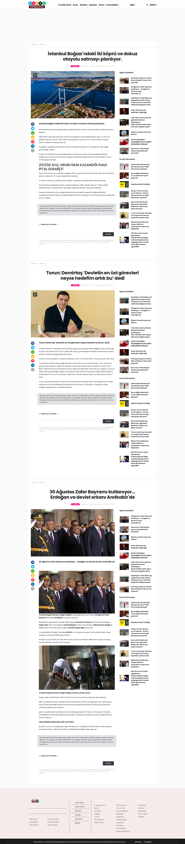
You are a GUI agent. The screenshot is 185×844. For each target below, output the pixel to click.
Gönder (108, 234)
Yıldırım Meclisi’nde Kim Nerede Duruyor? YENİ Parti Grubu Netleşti (140, 166)
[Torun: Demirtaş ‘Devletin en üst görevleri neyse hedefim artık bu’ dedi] (73, 314)
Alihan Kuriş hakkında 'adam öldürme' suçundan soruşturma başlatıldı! (140, 225)
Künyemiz (79, 819)
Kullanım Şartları (53, 819)
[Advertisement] (92, 26)
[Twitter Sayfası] (33, 811)
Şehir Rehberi (121, 828)
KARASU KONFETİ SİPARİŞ (140, 184)
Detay (138, 842)
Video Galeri (80, 807)
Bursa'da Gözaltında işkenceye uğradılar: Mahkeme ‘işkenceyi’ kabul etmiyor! (139, 205)
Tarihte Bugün (121, 820)
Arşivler (78, 815)
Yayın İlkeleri (33, 822)
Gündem (83, 5)
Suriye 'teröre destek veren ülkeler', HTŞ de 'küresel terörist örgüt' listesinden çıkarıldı (140, 194)
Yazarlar (78, 811)
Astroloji (141, 817)
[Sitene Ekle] (56, 811)
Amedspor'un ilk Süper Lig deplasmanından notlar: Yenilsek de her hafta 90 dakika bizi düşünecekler (141, 101)
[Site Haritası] (52, 811)
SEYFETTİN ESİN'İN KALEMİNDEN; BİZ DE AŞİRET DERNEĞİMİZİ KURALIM (141, 142)
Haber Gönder (52, 825)
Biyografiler (142, 811)
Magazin (93, 5)
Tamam (148, 842)
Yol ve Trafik (120, 808)
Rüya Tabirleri (143, 814)
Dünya (101, 5)
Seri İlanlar (120, 825)
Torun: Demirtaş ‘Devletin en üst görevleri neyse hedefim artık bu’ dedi (141, 215)
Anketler (141, 808)
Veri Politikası (33, 825)
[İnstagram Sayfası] (37, 811)
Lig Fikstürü (120, 817)
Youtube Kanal (64, 5)
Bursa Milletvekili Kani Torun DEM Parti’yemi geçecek (139, 175)
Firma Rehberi (112, 5)
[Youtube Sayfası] (41, 811)
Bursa (75, 5)
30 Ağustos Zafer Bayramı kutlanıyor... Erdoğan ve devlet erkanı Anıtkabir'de (141, 90)
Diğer (132, 5)
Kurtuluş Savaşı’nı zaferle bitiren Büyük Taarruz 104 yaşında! (141, 80)
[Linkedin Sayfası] (45, 811)
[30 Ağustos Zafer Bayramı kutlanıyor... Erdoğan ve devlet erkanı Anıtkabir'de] (73, 533)
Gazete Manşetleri (123, 831)
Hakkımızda (33, 819)
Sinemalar (120, 823)
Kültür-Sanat (99, 823)
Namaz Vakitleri (121, 811)
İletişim (77, 823)
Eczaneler (119, 814)
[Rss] (49, 811)
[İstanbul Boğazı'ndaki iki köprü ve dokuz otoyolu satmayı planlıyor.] (73, 94)
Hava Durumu (121, 805)
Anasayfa (33, 44)
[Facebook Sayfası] (30, 811)
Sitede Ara (142, 805)
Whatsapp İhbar (53, 822)
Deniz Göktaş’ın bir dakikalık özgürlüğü (139, 111)
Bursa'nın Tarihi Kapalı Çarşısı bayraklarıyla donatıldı (140, 150)
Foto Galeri (79, 802)
